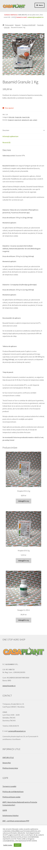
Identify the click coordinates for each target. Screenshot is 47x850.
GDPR (5, 810)
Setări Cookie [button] (7, 845)
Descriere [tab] (6, 130)
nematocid (25, 120)
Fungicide (18, 117)
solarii (35, 120)
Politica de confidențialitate (13, 791)
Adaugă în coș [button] (23, 501)
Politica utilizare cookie (11, 797)
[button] (41, 36)
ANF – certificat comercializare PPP (16, 821)
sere (31, 120)
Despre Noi (7, 763)
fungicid (11, 120)
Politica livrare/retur (10, 768)
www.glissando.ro (9, 686)
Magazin (17, 25)
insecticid (17, 120)
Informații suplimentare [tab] (10, 136)
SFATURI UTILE (8, 757)
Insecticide (26, 117)
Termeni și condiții (9, 786)
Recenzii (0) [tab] (6, 142)
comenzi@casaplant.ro (35, 17)
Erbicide (7, 27)
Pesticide (40, 25)
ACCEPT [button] (17, 845)
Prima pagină (9, 25)
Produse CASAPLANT (29, 25)
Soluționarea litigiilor (11, 815)
